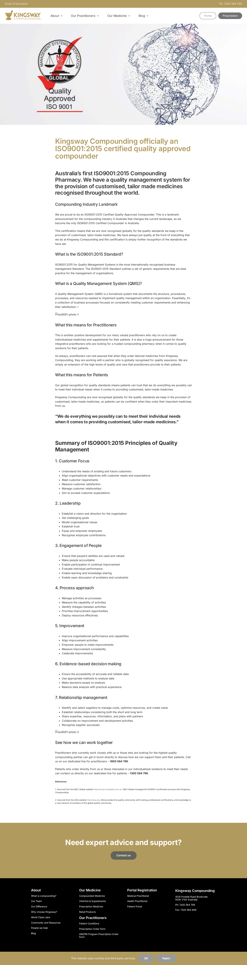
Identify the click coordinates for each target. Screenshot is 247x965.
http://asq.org (93, 800)
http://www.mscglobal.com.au (108, 789)
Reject (166, 958)
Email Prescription (16, 3)
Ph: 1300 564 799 (230, 3)
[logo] (23, 11)
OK (146, 958)
